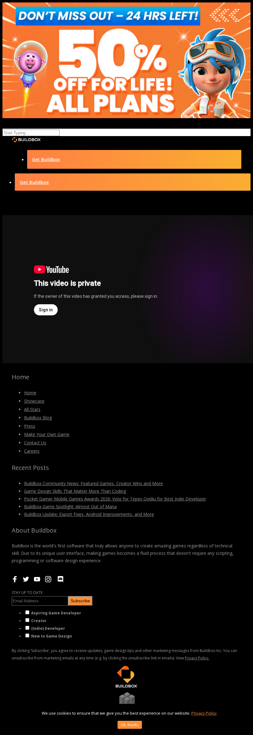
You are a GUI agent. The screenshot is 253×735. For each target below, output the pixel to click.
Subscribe (80, 600)
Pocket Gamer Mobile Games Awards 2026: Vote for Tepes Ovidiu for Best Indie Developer (115, 499)
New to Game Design (51, 636)
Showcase (34, 401)
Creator (39, 620)
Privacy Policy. (197, 658)
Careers (31, 451)
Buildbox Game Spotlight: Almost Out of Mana (70, 506)
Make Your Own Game (46, 434)
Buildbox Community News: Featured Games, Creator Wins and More (93, 483)
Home (30, 393)
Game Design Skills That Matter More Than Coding (75, 491)
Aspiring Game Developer (56, 613)
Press (29, 426)
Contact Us (35, 443)
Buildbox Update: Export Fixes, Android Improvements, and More (89, 514)
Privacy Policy (204, 713)
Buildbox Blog (38, 418)
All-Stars (32, 409)
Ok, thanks (130, 725)
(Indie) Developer (48, 628)
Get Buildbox (46, 159)
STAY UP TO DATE (27, 592)
